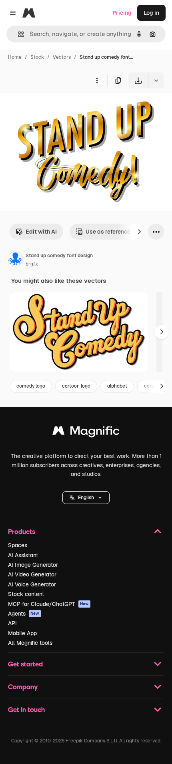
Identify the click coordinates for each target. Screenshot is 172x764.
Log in (151, 12)
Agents (23, 613)
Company (23, 686)
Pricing (122, 12)
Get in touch (26, 709)
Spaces (17, 545)
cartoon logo (76, 386)
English (86, 497)
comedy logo (30, 386)
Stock (37, 57)
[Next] (139, 232)
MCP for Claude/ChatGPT (48, 604)
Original (51, 107)
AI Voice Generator (32, 584)
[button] (86, 497)
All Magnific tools (30, 642)
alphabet (117, 386)
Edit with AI (41, 231)
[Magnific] (86, 432)
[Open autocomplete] (18, 34)
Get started (25, 664)
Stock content (26, 594)
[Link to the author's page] (15, 260)
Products (21, 531)
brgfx (32, 264)
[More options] (97, 80)
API (12, 623)
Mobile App (22, 633)
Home (15, 57)
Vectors (62, 57)
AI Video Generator (32, 574)
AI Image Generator (33, 564)
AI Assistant (23, 555)
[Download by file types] (156, 80)
